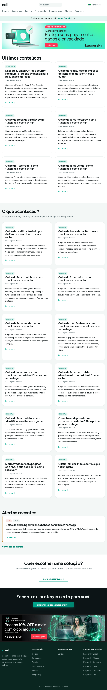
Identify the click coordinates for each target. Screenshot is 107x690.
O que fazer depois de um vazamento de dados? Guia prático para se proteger (79, 421)
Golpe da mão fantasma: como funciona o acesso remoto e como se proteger (79, 326)
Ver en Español (65, 18)
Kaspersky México (91, 658)
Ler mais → (10, 103)
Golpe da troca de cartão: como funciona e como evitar (24, 121)
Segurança (17, 11)
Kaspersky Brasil (90, 654)
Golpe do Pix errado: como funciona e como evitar (21, 167)
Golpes (5, 11)
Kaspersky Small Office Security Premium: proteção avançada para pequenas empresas (26, 73)
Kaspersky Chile (90, 666)
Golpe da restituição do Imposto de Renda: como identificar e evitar (78, 73)
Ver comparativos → (53, 579)
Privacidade (40, 11)
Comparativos (55, 11)
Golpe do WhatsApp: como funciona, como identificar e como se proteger (26, 375)
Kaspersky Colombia (92, 670)
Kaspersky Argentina (92, 662)
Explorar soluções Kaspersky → (53, 605)
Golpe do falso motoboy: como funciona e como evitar (77, 121)
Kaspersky (80, 11)
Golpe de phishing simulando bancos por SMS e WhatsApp (41, 525)
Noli (6, 650)
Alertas (68, 11)
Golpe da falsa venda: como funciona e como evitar (75, 167)
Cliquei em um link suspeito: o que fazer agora (79, 465)
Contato (61, 654)
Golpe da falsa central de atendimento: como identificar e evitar (78, 375)
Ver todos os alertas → (14, 546)
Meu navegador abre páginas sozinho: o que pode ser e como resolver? (24, 467)
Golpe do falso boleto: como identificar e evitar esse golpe (24, 419)
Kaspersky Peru (90, 675)
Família (28, 11)
